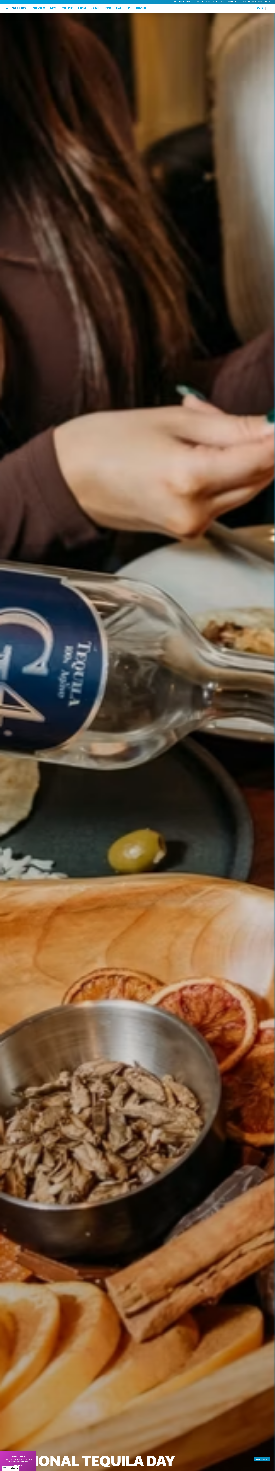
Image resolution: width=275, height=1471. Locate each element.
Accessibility (264, 2)
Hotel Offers (141, 8)
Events (53, 8)
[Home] (15, 8)
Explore (82, 8)
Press (243, 2)
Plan (118, 8)
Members (252, 2)
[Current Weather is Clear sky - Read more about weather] (258, 8)
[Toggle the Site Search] (263, 8)
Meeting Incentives (183, 2)
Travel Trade (233, 2)
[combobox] (10, 1468)
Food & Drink (67, 8)
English (12, 1468)
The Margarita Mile (210, 2)
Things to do (39, 8)
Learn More (24, 1462)
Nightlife (95, 8)
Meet (128, 8)
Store (196, 2)
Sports (107, 8)
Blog (223, 2)
